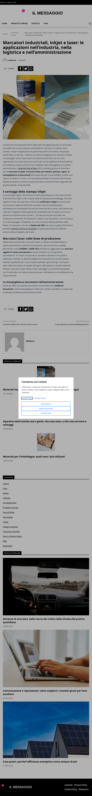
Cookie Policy (27, 398)
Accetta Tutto (46, 413)
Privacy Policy (39, 398)
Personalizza (46, 404)
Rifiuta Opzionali (46, 408)
